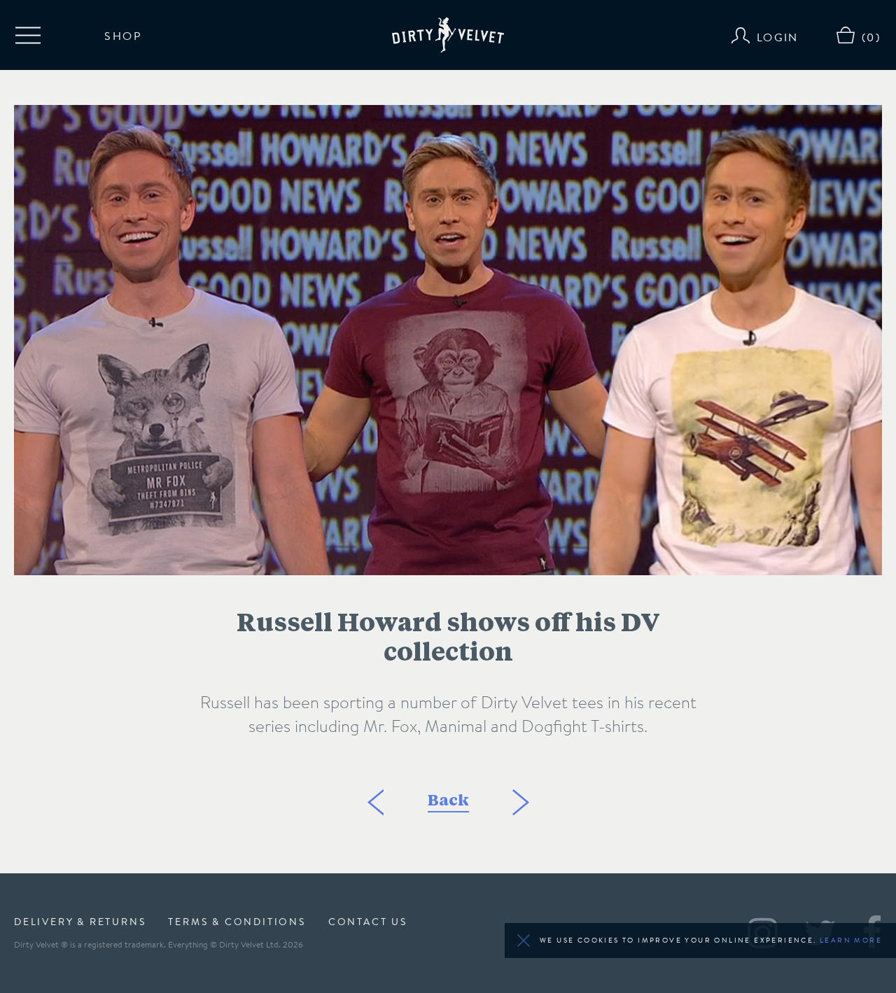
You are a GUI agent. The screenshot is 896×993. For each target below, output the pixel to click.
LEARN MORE (851, 940)
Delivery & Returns (80, 922)
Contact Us (367, 922)
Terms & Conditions (236, 922)
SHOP (122, 35)
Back (448, 802)
